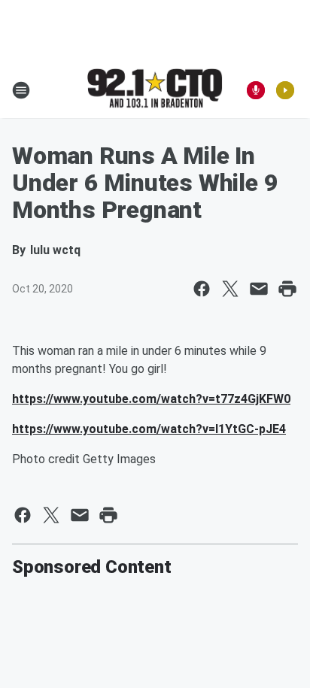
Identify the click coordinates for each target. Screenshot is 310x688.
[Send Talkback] (256, 90)
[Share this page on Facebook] (201, 288)
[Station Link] (155, 89)
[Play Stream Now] (285, 90)
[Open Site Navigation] (21, 90)
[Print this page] (287, 288)
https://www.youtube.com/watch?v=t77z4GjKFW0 (151, 399)
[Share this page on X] (230, 288)
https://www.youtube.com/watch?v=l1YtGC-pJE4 (149, 429)
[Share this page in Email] (258, 288)
